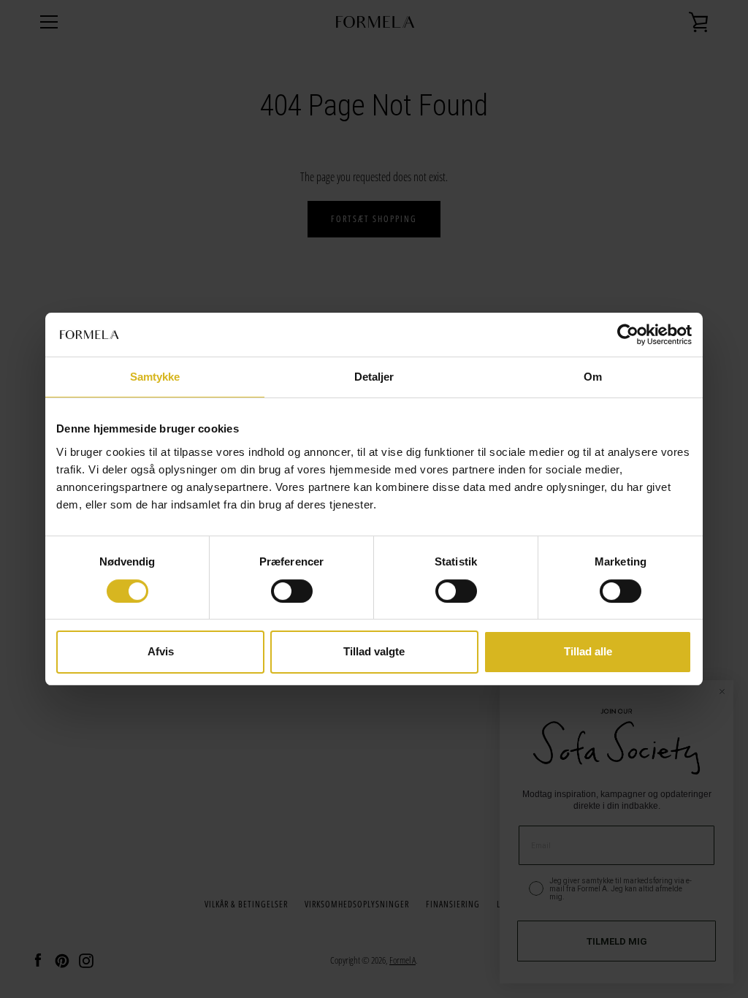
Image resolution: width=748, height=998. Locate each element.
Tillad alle (588, 652)
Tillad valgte (374, 652)
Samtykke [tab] (155, 376)
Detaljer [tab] (374, 376)
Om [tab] (593, 376)
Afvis (161, 652)
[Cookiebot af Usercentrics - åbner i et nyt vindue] (628, 335)
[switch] (292, 591)
